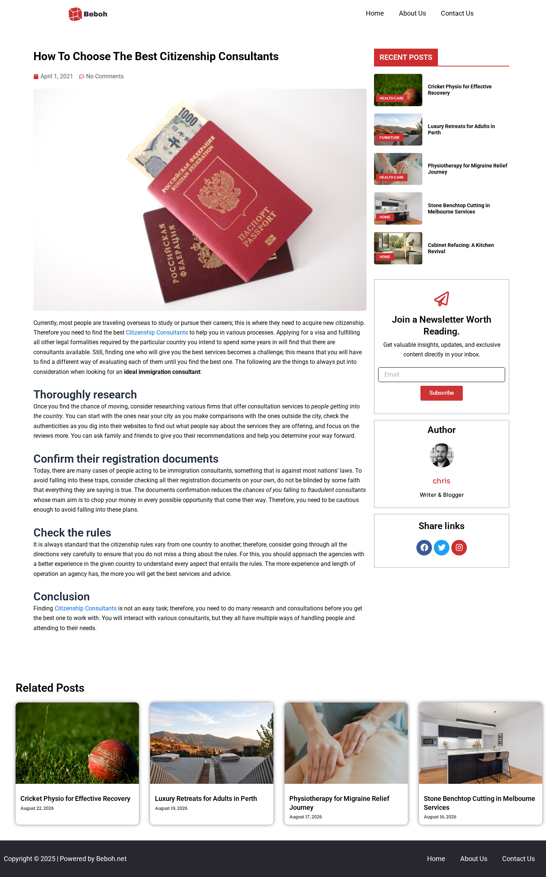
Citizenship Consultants (157, 332)
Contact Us (457, 13)
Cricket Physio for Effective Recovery (75, 798)
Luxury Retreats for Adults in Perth (206, 798)
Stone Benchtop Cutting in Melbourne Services (459, 208)
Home (375, 13)
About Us (412, 13)
